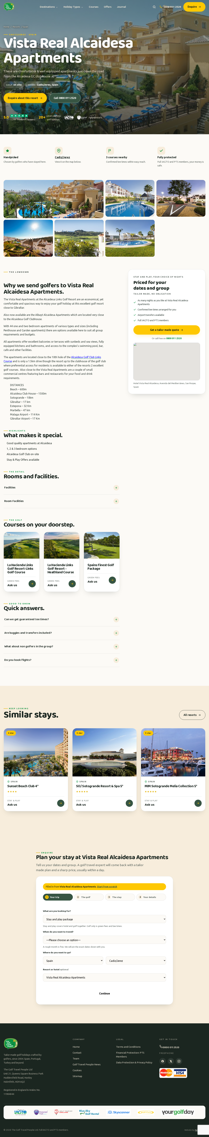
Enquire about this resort (23, 98)
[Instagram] (179, 1061)
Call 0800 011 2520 (65, 98)
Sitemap (77, 1076)
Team (76, 1058)
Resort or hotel (56, 969)
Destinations (47, 6)
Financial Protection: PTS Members (130, 1054)
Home (6, 27)
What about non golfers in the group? (28, 646)
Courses (93, 6)
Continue (104, 993)
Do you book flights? (17, 660)
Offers (107, 6)
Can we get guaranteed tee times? (26, 619)
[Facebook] (162, 1061)
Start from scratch (107, 886)
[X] (171, 1061)
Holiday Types (72, 6)
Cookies (77, 1070)
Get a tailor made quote (164, 329)
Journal (121, 6)
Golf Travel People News (87, 1064)
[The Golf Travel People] (9, 6)
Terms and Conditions (128, 1046)
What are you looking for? (57, 911)
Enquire (192, 6)
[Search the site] (154, 7)
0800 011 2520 (172, 6)
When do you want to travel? (58, 931)
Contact (77, 1052)
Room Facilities (14, 501)
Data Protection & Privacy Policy (134, 1062)
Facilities (10, 487)
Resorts (16, 27)
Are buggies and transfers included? (28, 632)
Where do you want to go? (57, 952)
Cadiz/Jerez (62, 157)
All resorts (190, 714)
